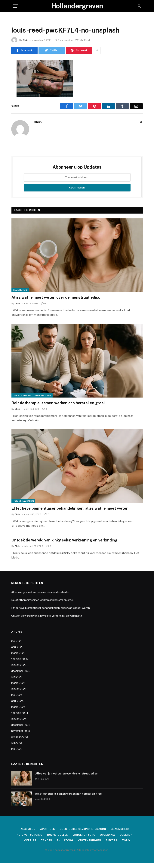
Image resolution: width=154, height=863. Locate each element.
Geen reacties (65, 40)
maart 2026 (18, 653)
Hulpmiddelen (57, 834)
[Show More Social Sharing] (96, 50)
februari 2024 (19, 712)
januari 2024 (19, 718)
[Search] (139, 6)
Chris (25, 40)
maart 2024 (18, 706)
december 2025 (20, 670)
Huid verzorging (23, 501)
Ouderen (126, 834)
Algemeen (27, 829)
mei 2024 (17, 694)
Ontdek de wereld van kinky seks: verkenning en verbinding (64, 540)
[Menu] (15, 6)
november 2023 (20, 730)
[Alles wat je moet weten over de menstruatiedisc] (77, 255)
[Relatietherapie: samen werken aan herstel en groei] (77, 360)
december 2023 (20, 724)
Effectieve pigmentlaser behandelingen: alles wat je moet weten (69, 508)
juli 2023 (16, 742)
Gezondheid (20, 290)
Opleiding (107, 834)
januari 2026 (18, 664)
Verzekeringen (89, 840)
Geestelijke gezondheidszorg (32, 395)
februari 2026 (19, 658)
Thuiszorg (65, 840)
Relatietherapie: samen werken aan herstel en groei (58, 403)
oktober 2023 (19, 736)
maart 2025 (18, 682)
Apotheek (47, 829)
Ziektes (111, 840)
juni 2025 (17, 676)
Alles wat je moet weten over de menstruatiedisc (55, 297)
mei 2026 (16, 641)
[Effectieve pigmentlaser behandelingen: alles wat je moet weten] (77, 466)
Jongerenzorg (84, 834)
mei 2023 (16, 748)
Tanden (46, 840)
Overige (30, 840)
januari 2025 (18, 688)
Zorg (126, 840)
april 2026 (17, 647)
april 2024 (17, 700)
